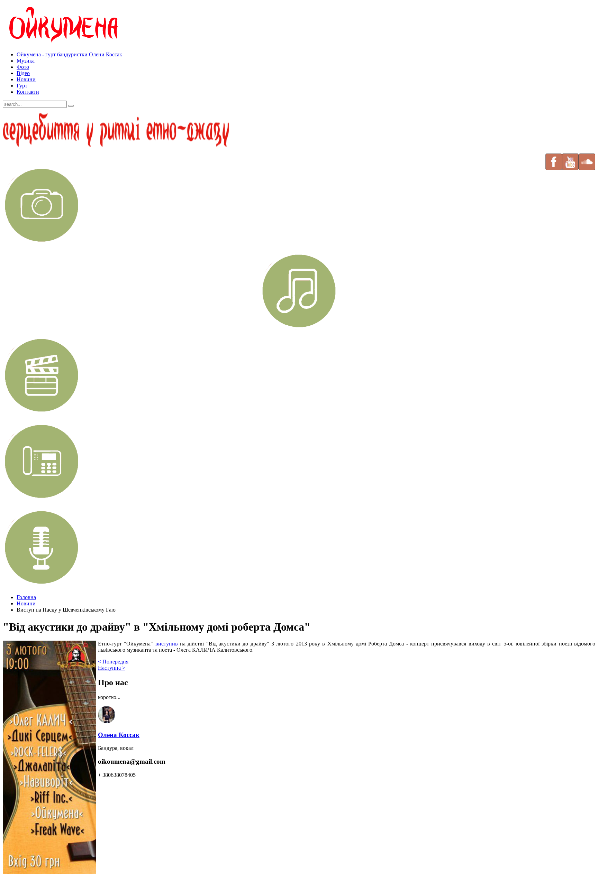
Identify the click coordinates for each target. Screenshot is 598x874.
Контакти (28, 92)
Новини (26, 79)
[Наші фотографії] (42, 241)
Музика (26, 61)
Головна (26, 597)
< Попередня (113, 661)
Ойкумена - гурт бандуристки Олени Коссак (69, 54)
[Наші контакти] (42, 498)
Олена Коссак (118, 734)
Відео (23, 73)
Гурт (22, 86)
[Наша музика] (299, 291)
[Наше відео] (42, 412)
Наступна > (111, 668)
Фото (23, 67)
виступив (166, 644)
